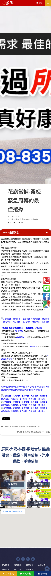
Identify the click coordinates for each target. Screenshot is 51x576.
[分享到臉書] (23, 559)
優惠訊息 (5, 569)
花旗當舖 (5, 565)
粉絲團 (43, 574)
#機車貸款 (19, 331)
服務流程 (17, 565)
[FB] (46, 296)
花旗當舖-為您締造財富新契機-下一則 (32, 432)
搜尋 (40, 3)
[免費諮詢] (46, 280)
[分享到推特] (18, 559)
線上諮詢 (17, 569)
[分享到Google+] (28, 559)
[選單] (48, 3)
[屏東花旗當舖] (8, 3)
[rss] (33, 559)
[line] (46, 288)
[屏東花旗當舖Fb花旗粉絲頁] (25, 410)
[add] (46, 304)
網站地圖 (29, 569)
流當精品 (29, 565)
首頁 (9, 216)
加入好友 (26, 574)
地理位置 (41, 565)
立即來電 (9, 574)
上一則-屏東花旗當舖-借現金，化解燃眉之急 (21, 426)
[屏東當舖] (25, 94)
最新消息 (17, 216)
